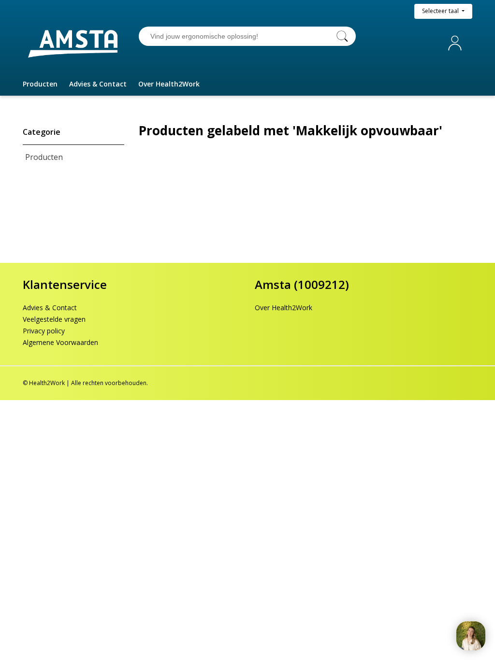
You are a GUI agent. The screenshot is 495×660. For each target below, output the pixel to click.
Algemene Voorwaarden (60, 342)
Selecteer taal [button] (441, 11)
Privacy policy (44, 330)
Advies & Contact (50, 307)
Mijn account (456, 43)
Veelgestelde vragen (54, 319)
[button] (40, 84)
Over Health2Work (283, 307)
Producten (44, 157)
